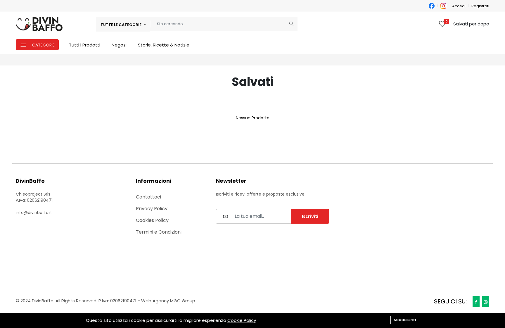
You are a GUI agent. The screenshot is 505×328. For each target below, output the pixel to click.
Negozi (119, 45)
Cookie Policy (241, 320)
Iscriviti (310, 216)
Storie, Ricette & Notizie (163, 45)
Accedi (459, 6)
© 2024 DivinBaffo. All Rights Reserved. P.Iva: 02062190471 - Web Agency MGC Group (105, 301)
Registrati (480, 6)
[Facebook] (476, 301)
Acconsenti (405, 319)
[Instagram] (485, 301)
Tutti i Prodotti (84, 45)
